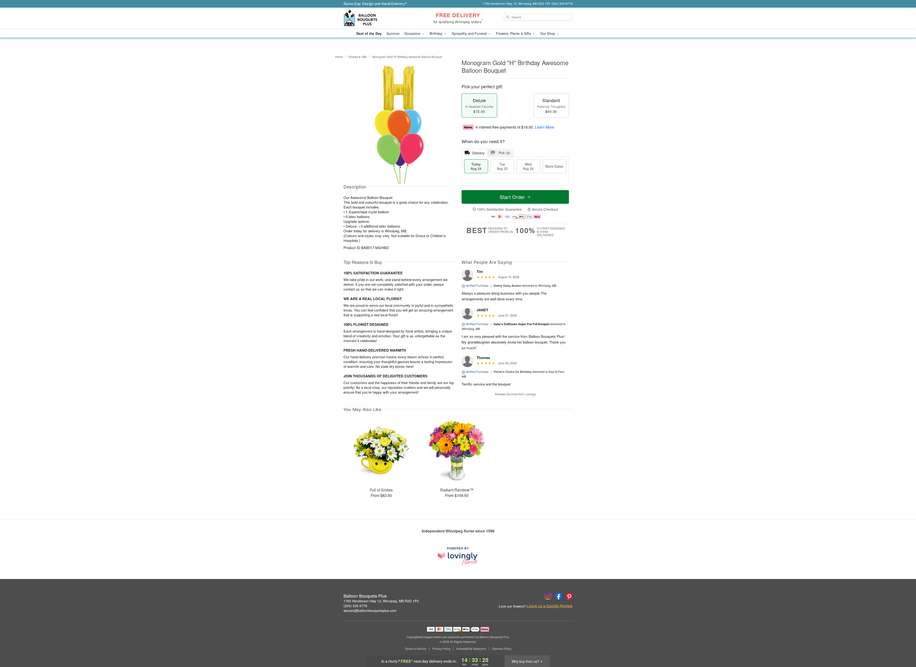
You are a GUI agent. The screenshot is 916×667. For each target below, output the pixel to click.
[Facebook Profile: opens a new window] (558, 596)
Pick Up (504, 152)
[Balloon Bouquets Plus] (378, 18)
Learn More (544, 127)
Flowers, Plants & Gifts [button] (514, 33)
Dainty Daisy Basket (507, 285)
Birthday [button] (436, 33)
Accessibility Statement (471, 648)
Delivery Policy (501, 648)
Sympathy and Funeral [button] (470, 33)
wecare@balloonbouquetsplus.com (370, 610)
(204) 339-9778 (355, 605)
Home (339, 57)
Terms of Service (415, 648)
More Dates (554, 166)
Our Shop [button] (548, 33)
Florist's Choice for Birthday (513, 372)
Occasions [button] (412, 33)
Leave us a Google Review (549, 606)
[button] (903, 647)
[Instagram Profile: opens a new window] (548, 596)
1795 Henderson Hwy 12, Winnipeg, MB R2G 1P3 (381, 601)
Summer (393, 33)
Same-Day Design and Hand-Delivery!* (375, 3)
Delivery (478, 153)
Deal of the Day (369, 33)
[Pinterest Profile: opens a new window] (569, 596)
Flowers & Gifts (358, 57)
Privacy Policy (441, 648)
